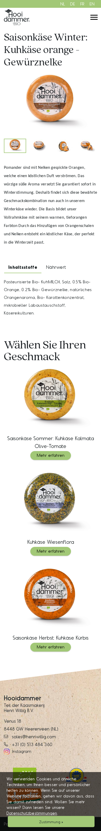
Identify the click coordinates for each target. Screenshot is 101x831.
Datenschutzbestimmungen (31, 813)
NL (62, 3)
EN (92, 3)
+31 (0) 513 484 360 (32, 744)
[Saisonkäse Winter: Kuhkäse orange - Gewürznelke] (50, 103)
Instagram (21, 751)
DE (72, 3)
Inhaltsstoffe (22, 267)
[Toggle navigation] (94, 17)
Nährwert (56, 267)
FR (82, 3)
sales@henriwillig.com (34, 736)
